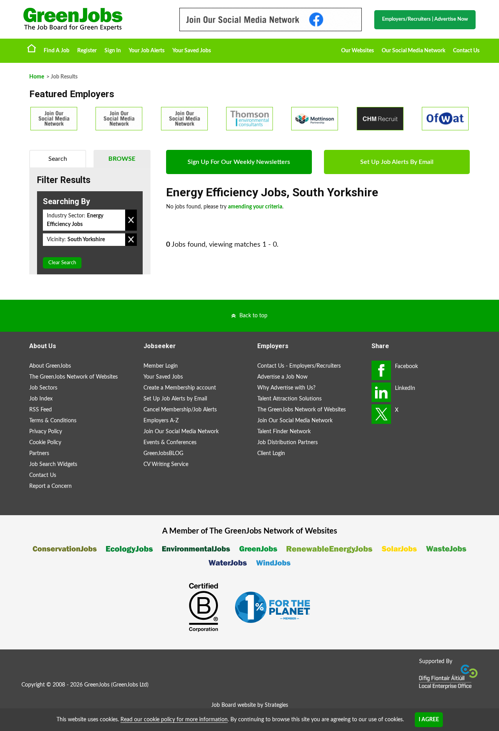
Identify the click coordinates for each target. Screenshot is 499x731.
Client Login (271, 453)
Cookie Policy (45, 442)
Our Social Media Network (413, 50)
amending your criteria (255, 207)
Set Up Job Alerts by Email (175, 399)
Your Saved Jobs (191, 50)
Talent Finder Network (284, 431)
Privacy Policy (45, 431)
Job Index (41, 399)
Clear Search (62, 262)
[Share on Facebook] (381, 370)
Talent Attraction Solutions (289, 399)
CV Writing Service (165, 464)
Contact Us (466, 50)
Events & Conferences (169, 442)
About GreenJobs (50, 366)
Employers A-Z (161, 420)
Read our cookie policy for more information (174, 719)
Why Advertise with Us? (286, 388)
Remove (131, 220)
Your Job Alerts (147, 50)
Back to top (253, 315)
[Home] (93, 19)
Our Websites (357, 50)
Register (87, 50)
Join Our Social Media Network (181, 431)
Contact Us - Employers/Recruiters (299, 366)
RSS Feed (40, 410)
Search (57, 159)
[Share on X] (381, 414)
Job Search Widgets (53, 464)
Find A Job (56, 50)
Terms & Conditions (52, 420)
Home (31, 48)
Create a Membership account (179, 388)
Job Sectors (43, 388)
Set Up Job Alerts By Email (397, 162)
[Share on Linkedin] (381, 392)
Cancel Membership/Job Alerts (180, 410)
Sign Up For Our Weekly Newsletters (239, 162)
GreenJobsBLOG (163, 453)
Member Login (160, 366)
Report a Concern (50, 486)
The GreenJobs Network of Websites (73, 377)
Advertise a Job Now (282, 377)
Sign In (112, 50)
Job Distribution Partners (287, 442)
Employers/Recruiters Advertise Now (425, 19)
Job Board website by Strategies (249, 705)
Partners (39, 453)
